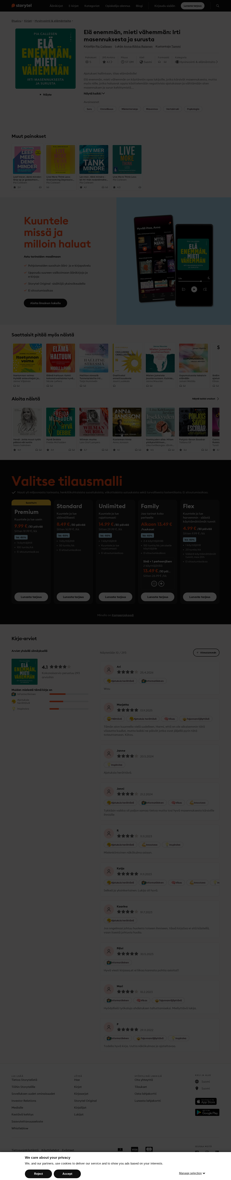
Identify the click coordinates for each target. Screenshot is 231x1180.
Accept (67, 1173)
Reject (38, 1173)
